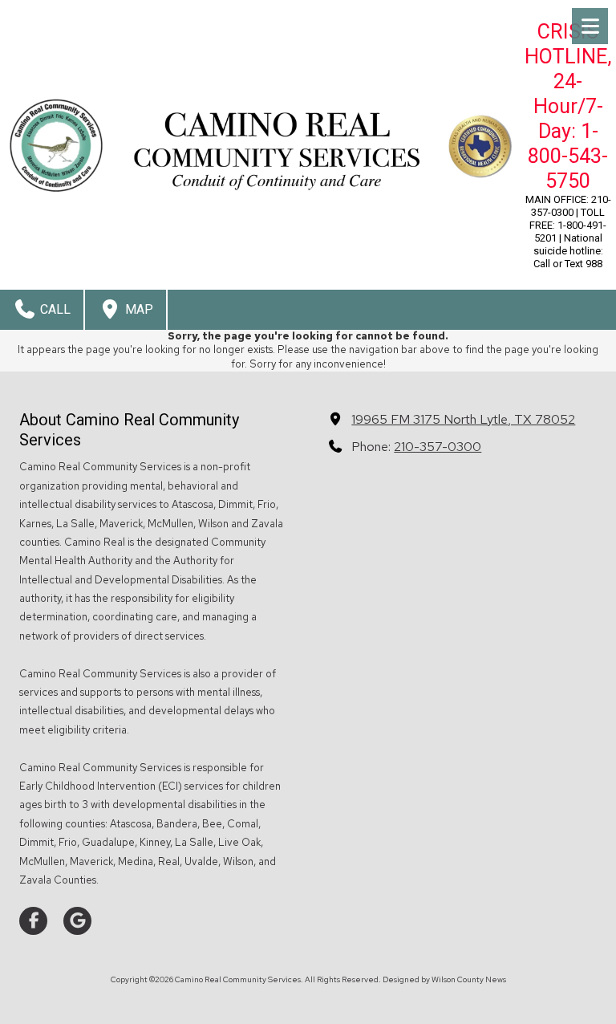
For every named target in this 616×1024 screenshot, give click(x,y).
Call (54, 309)
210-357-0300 (437, 446)
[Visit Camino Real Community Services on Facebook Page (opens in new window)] (33, 921)
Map (137, 309)
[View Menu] (590, 26)
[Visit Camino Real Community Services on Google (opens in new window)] (77, 921)
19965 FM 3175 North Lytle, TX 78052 (463, 419)
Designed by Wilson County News (444, 979)
